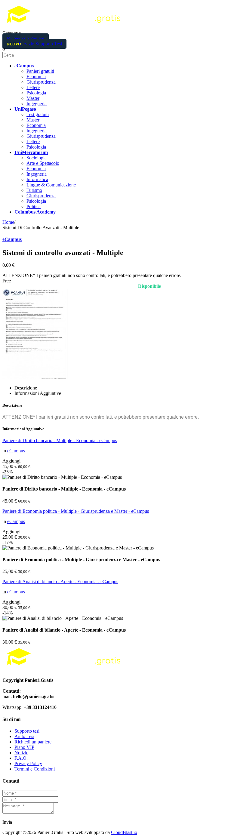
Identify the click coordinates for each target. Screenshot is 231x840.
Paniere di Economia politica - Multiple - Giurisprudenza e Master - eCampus (75, 511)
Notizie (21, 752)
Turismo (34, 190)
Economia (36, 76)
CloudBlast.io (124, 832)
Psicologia (36, 92)
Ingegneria (36, 103)
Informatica (37, 179)
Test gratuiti (37, 114)
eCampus (12, 239)
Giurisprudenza (41, 82)
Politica (33, 206)
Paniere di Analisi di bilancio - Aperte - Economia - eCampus (60, 581)
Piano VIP (24, 747)
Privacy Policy (28, 763)
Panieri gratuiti (40, 71)
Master (32, 98)
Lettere (33, 87)
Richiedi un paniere (32, 741)
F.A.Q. (21, 758)
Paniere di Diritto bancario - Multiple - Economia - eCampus (59, 440)
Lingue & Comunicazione (51, 184)
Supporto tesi (26, 731)
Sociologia (36, 157)
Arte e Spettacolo (42, 163)
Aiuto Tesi (24, 736)
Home (8, 222)
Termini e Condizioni (34, 768)
